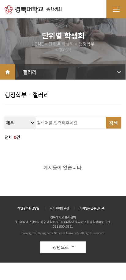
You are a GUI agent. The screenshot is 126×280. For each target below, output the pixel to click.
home (7, 72)
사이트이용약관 (59, 208)
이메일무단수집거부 (92, 208)
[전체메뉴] (116, 9)
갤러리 (30, 72)
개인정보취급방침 (28, 208)
